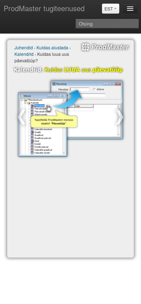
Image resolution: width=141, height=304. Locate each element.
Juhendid (23, 47)
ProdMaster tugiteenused (44, 8)
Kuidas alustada (52, 47)
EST (109, 8)
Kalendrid (24, 54)
